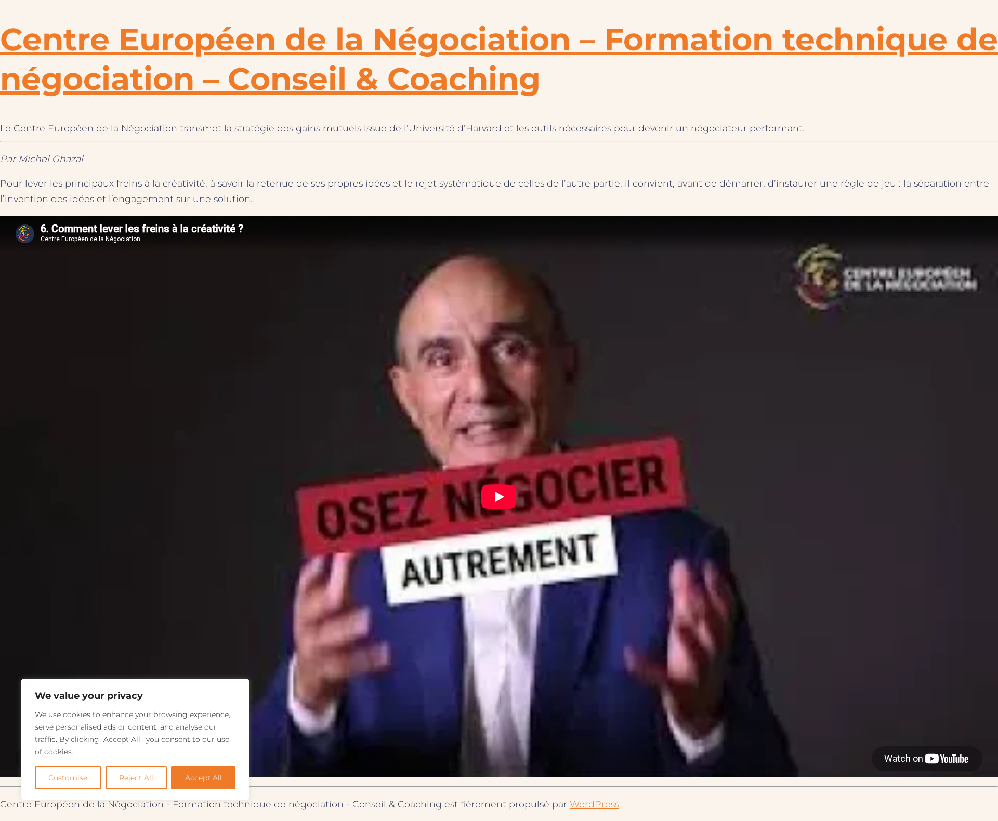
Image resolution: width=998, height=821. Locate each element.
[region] (135, 739)
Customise (67, 778)
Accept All (203, 778)
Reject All (136, 778)
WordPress (594, 804)
